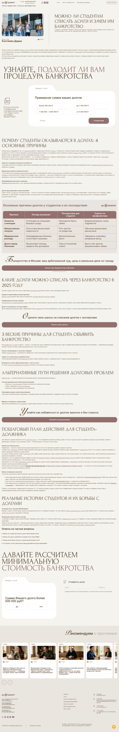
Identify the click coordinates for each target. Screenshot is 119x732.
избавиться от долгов (11, 344)
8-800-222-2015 (30, 1)
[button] (4, 682)
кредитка (72, 192)
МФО (67, 449)
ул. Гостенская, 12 (102, 707)
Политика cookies (35, 725)
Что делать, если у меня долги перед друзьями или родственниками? (25, 543)
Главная (66, 694)
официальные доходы (24, 462)
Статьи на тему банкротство (26, 5)
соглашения (23, 403)
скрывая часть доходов (69, 519)
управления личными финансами (23, 173)
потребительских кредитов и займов (44, 296)
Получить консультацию (59, 420)
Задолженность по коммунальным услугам (15, 302)
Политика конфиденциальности (12, 725)
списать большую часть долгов (75, 511)
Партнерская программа (70, 701)
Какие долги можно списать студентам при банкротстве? (21, 540)
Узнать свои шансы (59, 325)
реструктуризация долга (61, 481)
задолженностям (31, 439)
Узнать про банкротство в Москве (59, 268)
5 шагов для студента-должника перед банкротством (64, 466)
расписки (39, 308)
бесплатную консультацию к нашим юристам (81, 525)
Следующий (99, 120)
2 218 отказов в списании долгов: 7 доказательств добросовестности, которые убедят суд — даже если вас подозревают (71, 671)
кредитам (78, 52)
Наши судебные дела (69, 706)
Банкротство (6, 296)
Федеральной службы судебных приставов (49, 458)
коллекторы (24, 359)
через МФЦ (104, 157)
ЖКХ (51, 449)
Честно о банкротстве (9, 5)
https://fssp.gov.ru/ (68, 458)
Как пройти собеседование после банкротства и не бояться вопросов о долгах (99, 670)
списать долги (24, 50)
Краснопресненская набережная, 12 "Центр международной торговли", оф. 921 (107, 701)
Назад (42, 120)
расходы (27, 151)
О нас (65, 696)
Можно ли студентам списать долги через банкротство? (21, 533)
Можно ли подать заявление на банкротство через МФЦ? (21, 537)
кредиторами (17, 384)
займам (12, 167)
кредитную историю (8, 513)
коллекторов (84, 449)
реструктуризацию (24, 386)
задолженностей (35, 290)
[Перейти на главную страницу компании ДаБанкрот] (8, 2)
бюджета (17, 52)
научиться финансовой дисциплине (18, 365)
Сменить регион (62, 271)
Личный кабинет (111, 2)
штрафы (4, 175)
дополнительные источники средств (102, 165)
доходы (53, 151)
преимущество (11, 352)
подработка (14, 192)
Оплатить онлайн (68, 704)
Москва (22, 1)
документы (14, 449)
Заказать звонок (29, 3)
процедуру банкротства (93, 477)
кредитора (27, 454)
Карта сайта (67, 709)
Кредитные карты (57, 173)
